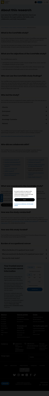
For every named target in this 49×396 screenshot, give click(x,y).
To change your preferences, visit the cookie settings (23, 204)
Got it (24, 199)
